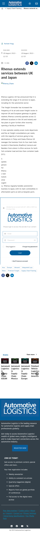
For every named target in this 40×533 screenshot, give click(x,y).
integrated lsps (27, 267)
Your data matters (10, 510)
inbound (17, 267)
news (4, 271)
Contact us (18, 513)
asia (3, 267)
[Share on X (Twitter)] (31, 63)
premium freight (13, 271)
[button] (3, 373)
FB (17, 526)
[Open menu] (4, 3)
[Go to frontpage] (15, 3)
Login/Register (30, 3)
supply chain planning (28, 271)
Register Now (20, 448)
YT (22, 526)
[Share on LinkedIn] (36, 63)
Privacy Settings (29, 513)
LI (12, 526)
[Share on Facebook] (27, 63)
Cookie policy (24, 510)
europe (9, 267)
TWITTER (28, 526)
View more (31, 354)
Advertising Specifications (14, 516)
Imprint (9, 513)
